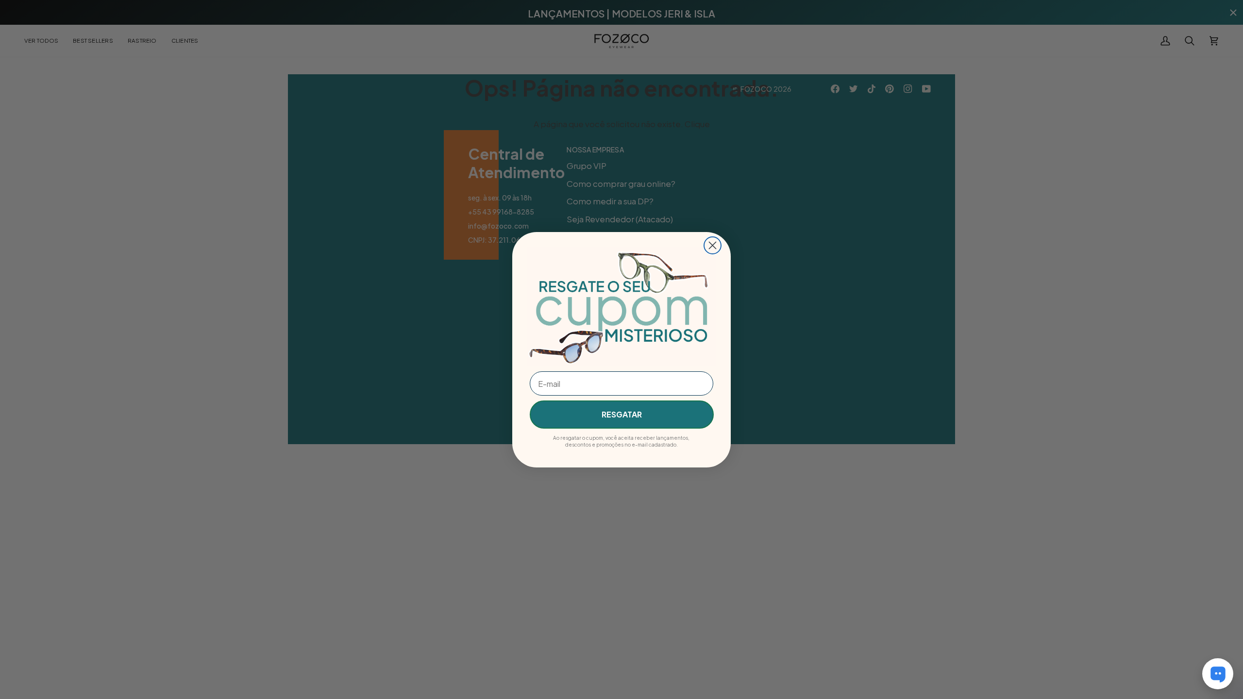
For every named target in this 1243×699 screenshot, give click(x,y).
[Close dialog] (712, 245)
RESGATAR (622, 414)
